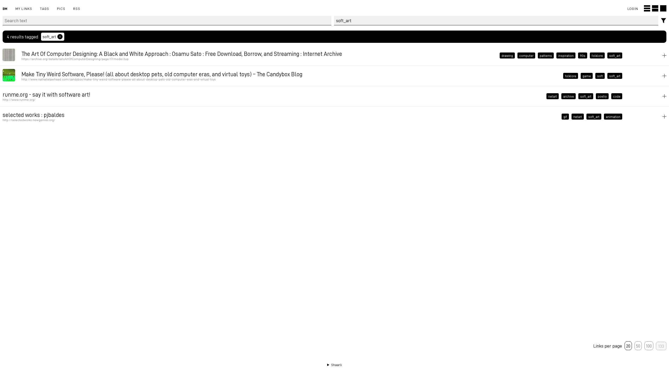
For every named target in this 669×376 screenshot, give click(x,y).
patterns (546, 56)
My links (23, 8)
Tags (44, 8)
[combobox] (496, 20)
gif (565, 117)
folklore (597, 56)
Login (632, 8)
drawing (507, 56)
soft (600, 76)
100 (649, 346)
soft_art (49, 36)
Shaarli (336, 365)
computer (526, 56)
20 (628, 346)
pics (61, 8)
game (587, 76)
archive (568, 96)
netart (552, 96)
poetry (602, 96)
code (616, 96)
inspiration (566, 56)
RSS (76, 8)
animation (613, 117)
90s (582, 56)
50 (638, 346)
